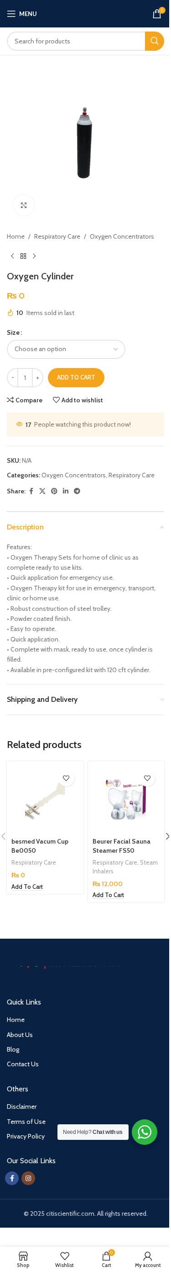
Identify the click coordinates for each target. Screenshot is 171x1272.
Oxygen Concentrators (122, 236)
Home (16, 236)
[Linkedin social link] (65, 491)
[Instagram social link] (28, 1178)
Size (13, 332)
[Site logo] (87, 13)
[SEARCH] (154, 41)
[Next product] (34, 256)
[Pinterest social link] (54, 491)
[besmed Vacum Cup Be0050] (45, 800)
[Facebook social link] (31, 491)
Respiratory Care (57, 236)
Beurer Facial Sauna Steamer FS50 (121, 846)
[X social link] (42, 491)
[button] (27, 887)
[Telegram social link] (77, 491)
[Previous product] (12, 256)
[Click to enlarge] (24, 205)
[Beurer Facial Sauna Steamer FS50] (126, 800)
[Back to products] (23, 256)
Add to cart (76, 377)
